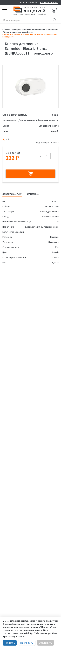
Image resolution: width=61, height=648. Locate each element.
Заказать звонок (49, 2)
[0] (53, 11)
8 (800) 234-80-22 (28, 2)
